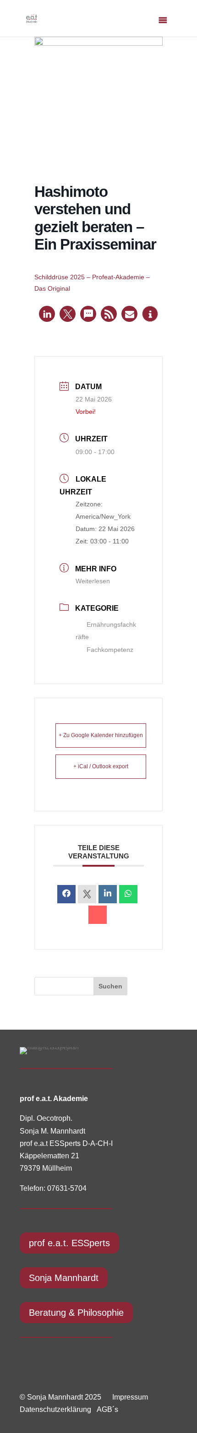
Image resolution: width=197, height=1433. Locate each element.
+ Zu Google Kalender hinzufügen (101, 735)
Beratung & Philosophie (76, 1313)
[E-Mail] (97, 915)
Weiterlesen (93, 581)
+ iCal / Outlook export (100, 766)
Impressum (130, 1397)
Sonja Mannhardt (63, 1278)
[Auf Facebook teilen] (66, 894)
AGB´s (107, 1409)
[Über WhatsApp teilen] (128, 894)
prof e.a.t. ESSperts (69, 1243)
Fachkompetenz (110, 649)
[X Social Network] (87, 894)
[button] (47, 314)
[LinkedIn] (107, 894)
